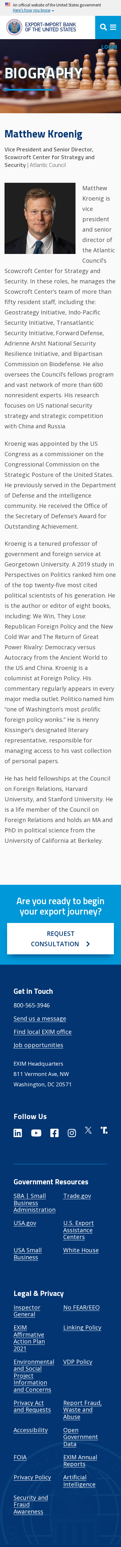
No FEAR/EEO (81, 1307)
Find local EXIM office (43, 1032)
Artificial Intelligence (79, 1480)
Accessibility (31, 1430)
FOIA (20, 1457)
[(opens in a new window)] (18, 1134)
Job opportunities (38, 1045)
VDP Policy (77, 1362)
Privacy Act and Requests (32, 1406)
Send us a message (40, 1018)
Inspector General (27, 1310)
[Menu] (108, 27)
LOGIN (109, 46)
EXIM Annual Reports (80, 1460)
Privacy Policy (32, 1477)
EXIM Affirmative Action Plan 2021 (29, 1337)
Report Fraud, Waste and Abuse (82, 1410)
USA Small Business (28, 1253)
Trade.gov (77, 1196)
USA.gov (25, 1223)
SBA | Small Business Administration (34, 1202)
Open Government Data (80, 1437)
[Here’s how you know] (60, 8)
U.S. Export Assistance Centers (78, 1230)
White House (81, 1250)
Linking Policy (82, 1327)
